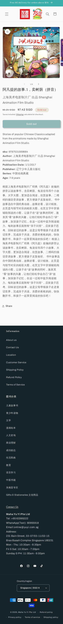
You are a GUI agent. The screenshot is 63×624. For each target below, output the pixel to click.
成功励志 (11, 450)
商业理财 (11, 442)
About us (11, 340)
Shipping (19, 114)
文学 (8, 420)
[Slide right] (38, 84)
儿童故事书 (12, 405)
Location (11, 355)
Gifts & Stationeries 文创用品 (22, 495)
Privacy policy (14, 617)
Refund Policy (14, 377)
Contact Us (12, 347)
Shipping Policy (15, 369)
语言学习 (11, 472)
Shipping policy (51, 617)
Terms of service (32, 617)
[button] (6, 14)
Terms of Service (15, 384)
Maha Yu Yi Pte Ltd (27, 612)
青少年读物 (12, 413)
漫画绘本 (11, 428)
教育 (8, 465)
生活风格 (11, 457)
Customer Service (16, 362)
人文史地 (11, 435)
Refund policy (46, 612)
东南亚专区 (12, 487)
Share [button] (9, 306)
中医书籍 (11, 480)
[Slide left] (24, 84)
